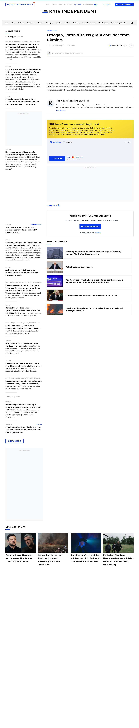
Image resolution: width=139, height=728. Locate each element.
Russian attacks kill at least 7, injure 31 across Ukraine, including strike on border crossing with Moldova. (22, 288)
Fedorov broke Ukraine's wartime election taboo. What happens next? (18, 558)
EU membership (36, 224)
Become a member (90, 226)
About (48, 4)
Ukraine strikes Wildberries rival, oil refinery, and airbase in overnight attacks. (22, 47)
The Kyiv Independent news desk (69, 53)
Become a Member (124, 4)
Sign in (98, 232)
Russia (40, 23)
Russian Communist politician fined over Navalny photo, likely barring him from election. (23, 366)
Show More (14, 441)
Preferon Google (119, 45)
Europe (49, 23)
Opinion (58, 23)
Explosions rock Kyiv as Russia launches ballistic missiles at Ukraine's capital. (23, 328)
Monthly (57, 142)
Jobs (60, 4)
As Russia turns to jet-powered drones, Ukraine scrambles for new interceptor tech (21, 272)
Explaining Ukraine (119, 23)
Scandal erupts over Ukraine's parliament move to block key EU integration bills (21, 229)
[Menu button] (6, 23)
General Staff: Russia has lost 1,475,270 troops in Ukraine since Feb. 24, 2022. (22, 310)
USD (127, 142)
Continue (57, 158)
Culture (76, 23)
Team (54, 4)
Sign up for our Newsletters (20, 4)
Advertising (68, 4)
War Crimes (103, 23)
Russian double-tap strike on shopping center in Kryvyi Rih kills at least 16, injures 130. (23, 383)
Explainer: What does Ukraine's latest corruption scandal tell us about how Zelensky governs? (23, 429)
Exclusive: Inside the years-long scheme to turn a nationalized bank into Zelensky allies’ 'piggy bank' (22, 101)
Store (79, 4)
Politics (21, 23)
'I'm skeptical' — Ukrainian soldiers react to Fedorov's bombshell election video (86, 558)
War (13, 23)
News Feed (52, 30)
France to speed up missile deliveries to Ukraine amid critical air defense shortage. (23, 72)
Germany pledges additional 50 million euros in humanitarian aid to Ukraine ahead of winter (23, 245)
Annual (69, 142)
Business (31, 23)
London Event (88, 4)
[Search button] (132, 23)
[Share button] (131, 45)
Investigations (88, 23)
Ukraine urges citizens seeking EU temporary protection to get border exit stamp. (22, 407)
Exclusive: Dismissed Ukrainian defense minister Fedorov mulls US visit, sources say (118, 560)
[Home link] (69, 11)
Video (67, 23)
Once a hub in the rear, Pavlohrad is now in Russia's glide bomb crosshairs (50, 560)
